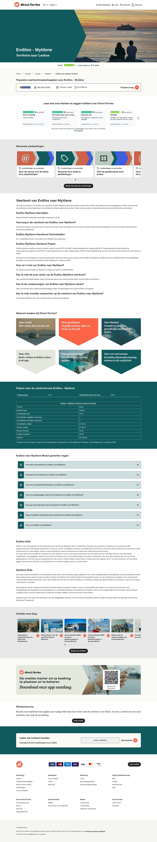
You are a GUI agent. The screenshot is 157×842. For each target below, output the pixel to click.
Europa (28, 74)
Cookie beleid (84, 803)
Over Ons (19, 809)
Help (113, 787)
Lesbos (37, 74)
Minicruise (51, 784)
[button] (79, 464)
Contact (114, 781)
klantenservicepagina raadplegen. (96, 831)
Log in (82, 778)
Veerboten (115, 806)
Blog (113, 778)
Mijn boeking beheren (87, 781)
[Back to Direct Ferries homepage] (27, 5)
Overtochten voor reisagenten (58, 806)
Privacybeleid (84, 806)
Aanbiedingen (20, 787)
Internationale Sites (22, 803)
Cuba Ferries (116, 803)
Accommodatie (53, 778)
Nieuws (18, 806)
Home (18, 74)
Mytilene (48, 74)
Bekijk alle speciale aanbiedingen (78, 186)
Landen (18, 778)
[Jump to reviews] (78, 65)
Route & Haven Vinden (23, 784)
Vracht (50, 781)
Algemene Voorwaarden (88, 809)
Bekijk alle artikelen (78, 651)
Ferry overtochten (22, 790)
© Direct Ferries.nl (21, 827)
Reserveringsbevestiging (88, 784)
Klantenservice (117, 784)
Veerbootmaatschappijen (24, 781)
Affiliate (50, 803)
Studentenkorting (21, 812)
